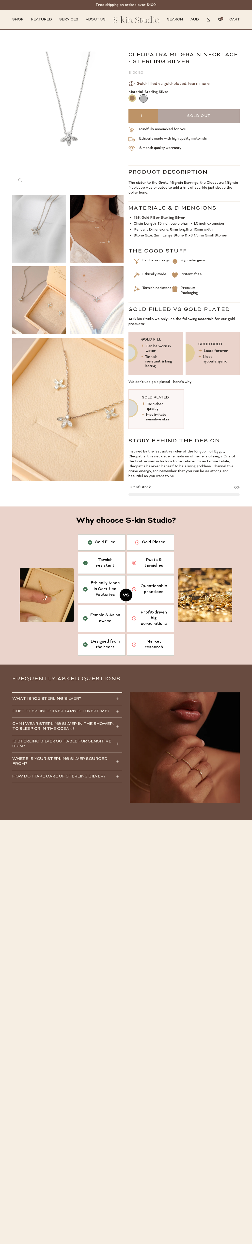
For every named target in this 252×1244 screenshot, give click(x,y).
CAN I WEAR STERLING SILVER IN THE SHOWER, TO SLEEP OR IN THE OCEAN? (63, 726)
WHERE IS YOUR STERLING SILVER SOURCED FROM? (60, 761)
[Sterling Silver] (143, 98)
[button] (18, 19)
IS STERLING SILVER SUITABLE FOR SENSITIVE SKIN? (61, 744)
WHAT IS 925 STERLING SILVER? (46, 698)
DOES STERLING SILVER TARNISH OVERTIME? (60, 711)
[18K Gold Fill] (132, 98)
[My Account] (208, 19)
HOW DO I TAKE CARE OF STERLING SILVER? (58, 776)
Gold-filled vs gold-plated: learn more (173, 83)
